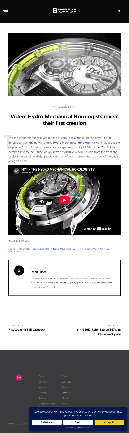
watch (96, 249)
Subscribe (66, 382)
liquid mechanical (62, 249)
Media (65, 398)
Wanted (42, 387)
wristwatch (14, 251)
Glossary (43, 392)
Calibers (66, 387)
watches (104, 249)
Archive (50, 287)
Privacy (42, 376)
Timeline (43, 398)
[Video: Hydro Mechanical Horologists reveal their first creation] (64, 64)
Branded (66, 392)
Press (64, 376)
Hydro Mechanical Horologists (73, 142)
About (65, 403)
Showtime (43, 382)
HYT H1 (48, 249)
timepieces (85, 249)
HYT (54, 107)
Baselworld (38, 249)
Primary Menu (5, 11)
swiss (76, 249)
